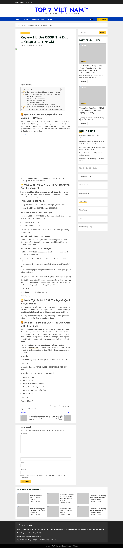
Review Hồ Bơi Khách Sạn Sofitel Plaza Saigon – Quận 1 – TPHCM (53, 498)
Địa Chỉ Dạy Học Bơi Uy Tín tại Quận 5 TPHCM (50, 360)
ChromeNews (66, 546)
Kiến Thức (83, 61)
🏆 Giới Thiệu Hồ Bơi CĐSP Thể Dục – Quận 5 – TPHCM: (41, 92)
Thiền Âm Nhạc (84, 185)
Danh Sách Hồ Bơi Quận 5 (31, 409)
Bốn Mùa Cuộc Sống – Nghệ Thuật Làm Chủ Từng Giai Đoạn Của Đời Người (92, 53)
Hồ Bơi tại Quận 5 (40, 292)
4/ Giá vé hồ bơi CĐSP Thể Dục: (35, 102)
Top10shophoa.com (85, 176)
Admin (23, 46)
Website (23, 469)
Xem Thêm (83, 81)
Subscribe (103, 19)
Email (22, 462)
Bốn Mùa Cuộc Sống (85, 227)
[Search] (95, 19)
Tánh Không (83, 210)
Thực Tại (82, 218)
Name (22, 456)
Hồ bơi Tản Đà (28, 380)
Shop (43, 19)
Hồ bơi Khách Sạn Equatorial (33, 387)
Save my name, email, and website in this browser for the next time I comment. (44, 477)
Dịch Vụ (26, 19)
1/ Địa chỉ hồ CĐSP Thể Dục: (34, 96)
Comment (24, 433)
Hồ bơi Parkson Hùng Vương (33, 384)
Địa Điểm (49, 19)
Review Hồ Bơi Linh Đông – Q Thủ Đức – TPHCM (53, 511)
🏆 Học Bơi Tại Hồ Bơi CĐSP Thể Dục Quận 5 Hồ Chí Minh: (42, 109)
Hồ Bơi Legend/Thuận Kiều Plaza (34, 390)
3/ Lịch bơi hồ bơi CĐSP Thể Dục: (35, 100)
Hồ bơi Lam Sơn (28, 377)
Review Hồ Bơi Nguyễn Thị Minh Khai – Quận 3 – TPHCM (23, 511)
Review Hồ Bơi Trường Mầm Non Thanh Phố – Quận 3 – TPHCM (92, 148)
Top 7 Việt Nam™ (61, 9)
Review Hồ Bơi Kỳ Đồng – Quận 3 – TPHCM (23, 498)
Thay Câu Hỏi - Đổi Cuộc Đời (88, 168)
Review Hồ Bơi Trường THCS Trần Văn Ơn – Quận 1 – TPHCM (83, 511)
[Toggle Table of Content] (61, 89)
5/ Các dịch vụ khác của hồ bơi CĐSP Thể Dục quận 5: (42, 105)
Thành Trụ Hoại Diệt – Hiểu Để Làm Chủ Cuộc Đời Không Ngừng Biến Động (92, 96)
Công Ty (18, 19)
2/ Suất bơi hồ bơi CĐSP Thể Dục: (36, 98)
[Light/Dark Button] (91, 19)
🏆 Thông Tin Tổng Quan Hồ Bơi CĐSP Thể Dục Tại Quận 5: (43, 94)
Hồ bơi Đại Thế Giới (30, 393)
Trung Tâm (35, 19)
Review (27, 33)
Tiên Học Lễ (83, 202)
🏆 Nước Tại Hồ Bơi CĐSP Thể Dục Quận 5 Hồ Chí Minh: (41, 107)
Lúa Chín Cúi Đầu (84, 193)
